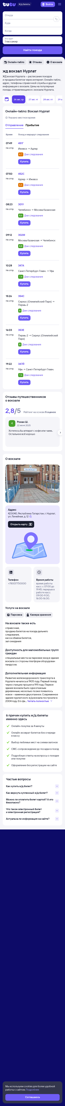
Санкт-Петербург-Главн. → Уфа (36, 271)
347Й (21, 363)
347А (21, 265)
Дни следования (33, 154)
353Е (21, 330)
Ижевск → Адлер (28, 148)
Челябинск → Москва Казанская (36, 209)
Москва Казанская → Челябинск (36, 240)
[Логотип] (9, 4)
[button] (14, 62)
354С (21, 296)
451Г (21, 143)
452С (21, 173)
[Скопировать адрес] (30, 516)
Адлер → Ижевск (28, 179)
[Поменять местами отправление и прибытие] (56, 19)
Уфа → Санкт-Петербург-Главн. (36, 369)
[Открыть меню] (60, 4)
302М (21, 234)
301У (21, 204)
